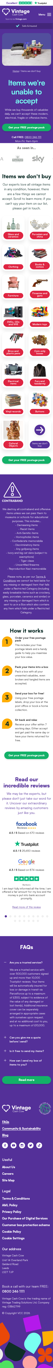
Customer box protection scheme (26, 1225)
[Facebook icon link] (5, 1145)
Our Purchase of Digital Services (25, 1218)
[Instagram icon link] (22, 1145)
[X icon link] (31, 1145)
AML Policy (10, 1205)
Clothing (13, 266)
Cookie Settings (13, 1238)
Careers (8, 1174)
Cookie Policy (11, 1231)
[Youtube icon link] (13, 1145)
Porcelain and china (40, 235)
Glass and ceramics (13, 235)
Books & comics (39, 265)
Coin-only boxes (39, 352)
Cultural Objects (13, 444)
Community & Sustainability (21, 1128)
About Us (8, 1167)
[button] (6, 916)
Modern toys (40, 324)
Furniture (13, 295)
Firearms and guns (39, 294)
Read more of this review (26, 907)
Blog (5, 1135)
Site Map (8, 1180)
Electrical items (13, 382)
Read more (26, 1080)
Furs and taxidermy (39, 382)
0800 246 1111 (33, 137)
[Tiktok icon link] (39, 1145)
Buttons (39, 411)
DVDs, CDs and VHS (13, 323)
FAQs (5, 1122)
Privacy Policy (11, 1212)
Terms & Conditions (16, 1198)
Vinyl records (13, 411)
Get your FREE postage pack (26, 127)
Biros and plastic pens (13, 352)
